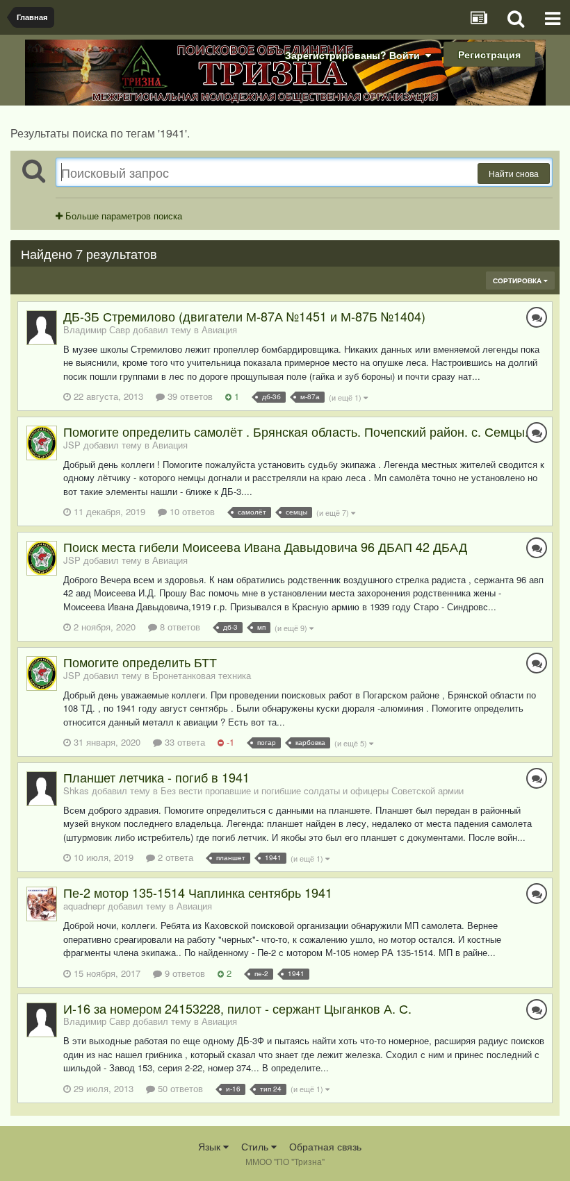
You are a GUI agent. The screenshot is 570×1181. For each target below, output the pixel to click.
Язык (210, 1146)
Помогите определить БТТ (140, 662)
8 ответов (178, 626)
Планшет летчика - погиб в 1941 (156, 777)
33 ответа (183, 741)
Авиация (219, 329)
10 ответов (191, 511)
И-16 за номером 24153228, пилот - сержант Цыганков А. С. (237, 1008)
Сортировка (518, 280)
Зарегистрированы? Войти (355, 55)
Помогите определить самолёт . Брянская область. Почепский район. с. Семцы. (295, 431)
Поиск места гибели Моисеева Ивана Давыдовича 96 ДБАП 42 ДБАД (265, 546)
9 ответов (183, 973)
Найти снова (514, 173)
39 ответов (189, 396)
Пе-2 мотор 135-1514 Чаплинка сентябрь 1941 (197, 892)
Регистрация (489, 54)
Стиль (256, 1146)
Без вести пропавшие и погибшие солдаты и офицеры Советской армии (312, 790)
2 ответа (174, 857)
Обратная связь (325, 1146)
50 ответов (179, 1088)
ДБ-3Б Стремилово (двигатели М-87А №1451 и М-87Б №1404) (244, 316)
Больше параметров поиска (122, 215)
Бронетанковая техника (201, 675)
